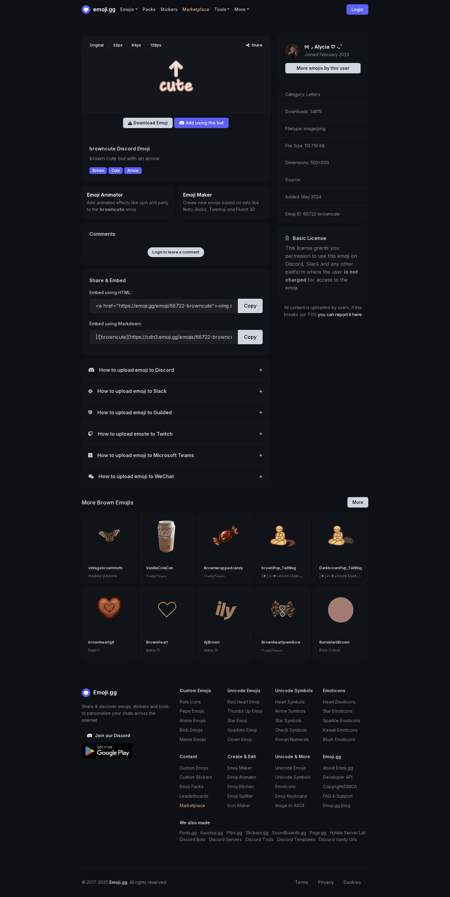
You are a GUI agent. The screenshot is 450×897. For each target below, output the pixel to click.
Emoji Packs (192, 786)
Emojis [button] (127, 9)
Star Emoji (237, 720)
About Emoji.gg (338, 767)
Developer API (337, 777)
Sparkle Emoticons (341, 720)
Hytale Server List (348, 832)
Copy (250, 306)
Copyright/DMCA (340, 786)
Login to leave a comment (175, 252)
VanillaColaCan (159, 568)
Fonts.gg (188, 832)
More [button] (240, 9)
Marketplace (195, 9)
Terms (301, 882)
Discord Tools (260, 839)
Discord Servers (225, 839)
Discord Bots (192, 839)
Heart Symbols (290, 701)
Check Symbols (291, 730)
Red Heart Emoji (243, 701)
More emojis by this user (323, 68)
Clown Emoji (239, 739)
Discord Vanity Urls (338, 839)
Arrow (133, 170)
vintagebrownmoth (105, 568)
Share (256, 45)
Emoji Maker (239, 767)
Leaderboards (194, 796)
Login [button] (357, 9)
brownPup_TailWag (278, 568)
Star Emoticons (338, 711)
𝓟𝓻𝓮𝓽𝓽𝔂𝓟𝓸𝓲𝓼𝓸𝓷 (156, 576)
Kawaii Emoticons (340, 730)
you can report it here (340, 314)
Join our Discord (112, 735)
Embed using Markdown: (115, 323)
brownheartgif (101, 642)
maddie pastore (102, 576)
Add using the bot (204, 122)
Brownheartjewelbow (280, 642)
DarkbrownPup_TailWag (340, 568)
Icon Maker (238, 805)
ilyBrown (211, 642)
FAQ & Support (338, 796)
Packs (149, 9)
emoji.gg (103, 9)
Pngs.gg (318, 832)
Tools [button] (220, 9)
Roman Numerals (292, 739)
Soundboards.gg (289, 832)
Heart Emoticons (339, 701)
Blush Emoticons (339, 739)
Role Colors (329, 650)
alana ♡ (153, 650)
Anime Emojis (193, 720)
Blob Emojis (191, 730)
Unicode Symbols (293, 777)
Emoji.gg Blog (336, 805)
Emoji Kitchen (240, 786)
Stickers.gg (257, 832)
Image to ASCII (289, 805)
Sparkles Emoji (242, 730)
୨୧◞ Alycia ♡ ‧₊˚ (323, 47)
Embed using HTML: (110, 292)
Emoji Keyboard (291, 796)
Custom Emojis (194, 767)
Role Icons (190, 701)
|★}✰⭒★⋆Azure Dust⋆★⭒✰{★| (288, 576)
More (357, 502)
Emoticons (285, 786)
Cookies (352, 882)
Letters (313, 94)
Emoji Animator (242, 777)
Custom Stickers (196, 777)
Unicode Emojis (290, 767)
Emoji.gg (104, 692)
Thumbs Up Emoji (244, 711)
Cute (115, 170)
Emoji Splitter (240, 796)
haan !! (93, 650)
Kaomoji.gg (212, 832)
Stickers (169, 9)
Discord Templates (296, 839)
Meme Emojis (193, 739)
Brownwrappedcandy (223, 568)
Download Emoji (150, 122)
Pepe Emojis (192, 711)
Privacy (326, 882)
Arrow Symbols (290, 711)
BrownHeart (157, 642)
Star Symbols (288, 720)
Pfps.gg (234, 832)
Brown (98, 170)
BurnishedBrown (334, 642)
